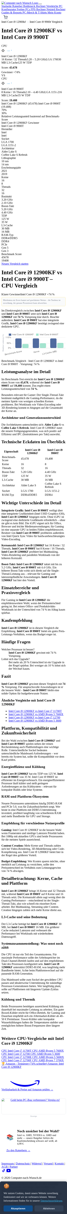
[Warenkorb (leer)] (5, 17)
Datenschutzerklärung (51, 1200)
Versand (48, 1163)
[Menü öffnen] (40, 3)
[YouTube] (8, 1171)
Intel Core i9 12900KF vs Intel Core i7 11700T (35, 711)
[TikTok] (3, 1171)
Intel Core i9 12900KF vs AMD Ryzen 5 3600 (35, 720)
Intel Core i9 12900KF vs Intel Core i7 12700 (34, 717)
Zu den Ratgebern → (18, 1150)
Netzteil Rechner (55, 9)
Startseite (6, 6)
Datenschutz (23, 1163)
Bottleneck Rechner (34, 6)
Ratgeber (17, 6)
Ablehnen (49, 1208)
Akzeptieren (18, 1208)
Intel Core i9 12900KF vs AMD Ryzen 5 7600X (36, 714)
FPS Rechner (38, 9)
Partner (14, 1166)
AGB (4, 1166)
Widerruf (37, 1163)
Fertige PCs (24, 9)
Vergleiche (52, 6)
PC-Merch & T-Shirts (35, 12)
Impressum (7, 1163)
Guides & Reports (12, 12)
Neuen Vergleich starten (14, 263)
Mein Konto (54, 12)
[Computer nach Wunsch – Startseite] (20, 2)
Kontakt (59, 1163)
